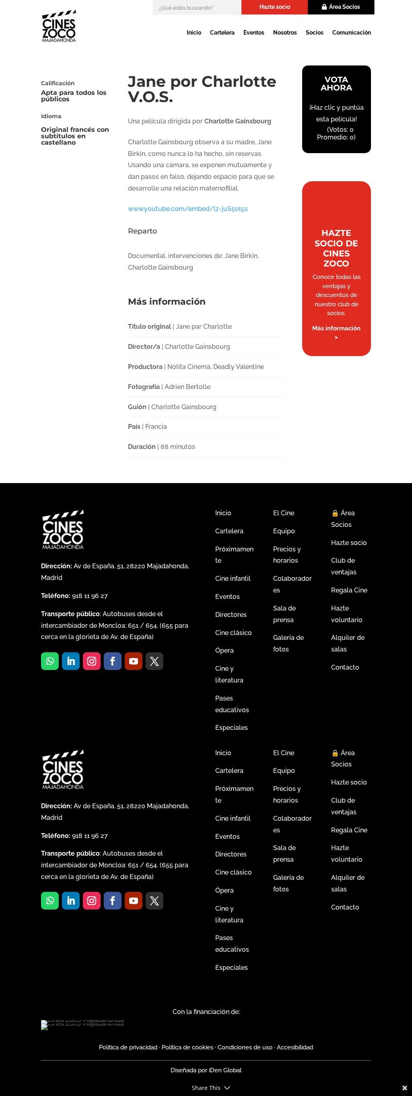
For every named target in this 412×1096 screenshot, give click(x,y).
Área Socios (344, 7)
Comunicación (351, 32)
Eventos (253, 32)
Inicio (194, 32)
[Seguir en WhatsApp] (50, 661)
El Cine (283, 513)
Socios (314, 32)
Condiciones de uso (245, 1047)
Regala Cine (349, 590)
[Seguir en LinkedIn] (71, 661)
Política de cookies (187, 1047)
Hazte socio (275, 7)
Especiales (231, 727)
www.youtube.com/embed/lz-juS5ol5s (188, 209)
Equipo (284, 531)
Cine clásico (233, 633)
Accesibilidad (295, 1047)
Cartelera (222, 32)
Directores (231, 615)
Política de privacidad (128, 1047)
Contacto (345, 667)
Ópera (224, 650)
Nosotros (285, 32)
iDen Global (224, 1070)
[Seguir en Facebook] (113, 661)
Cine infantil (233, 578)
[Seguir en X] (154, 661)
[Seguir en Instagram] (92, 661)
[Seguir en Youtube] (133, 661)
